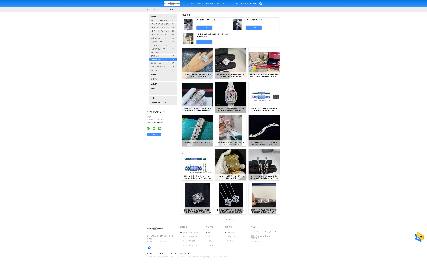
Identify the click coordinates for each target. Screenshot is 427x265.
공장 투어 (154, 79)
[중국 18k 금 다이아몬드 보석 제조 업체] (172, 3)
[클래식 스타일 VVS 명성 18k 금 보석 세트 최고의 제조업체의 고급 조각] (230, 198)
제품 (192, 3)
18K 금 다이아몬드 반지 (162, 34)
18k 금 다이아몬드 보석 (162, 20)
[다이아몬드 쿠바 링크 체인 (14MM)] (197, 130)
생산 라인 (230, 232)
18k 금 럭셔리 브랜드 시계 (205, 20)
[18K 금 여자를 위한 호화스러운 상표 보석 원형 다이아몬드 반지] (197, 63)
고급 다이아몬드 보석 (162, 49)
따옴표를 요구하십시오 (159, 102)
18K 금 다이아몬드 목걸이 (162, 27)
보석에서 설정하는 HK (162, 38)
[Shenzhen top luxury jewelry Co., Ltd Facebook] (150, 247)
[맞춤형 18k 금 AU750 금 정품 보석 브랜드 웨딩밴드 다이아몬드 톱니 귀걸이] (197, 97)
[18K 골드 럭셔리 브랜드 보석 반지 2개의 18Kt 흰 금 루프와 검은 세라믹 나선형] (197, 198)
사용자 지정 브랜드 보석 (162, 45)
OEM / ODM (231, 237)
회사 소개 (200, 3)
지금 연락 (204, 27)
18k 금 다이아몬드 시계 (254, 20)
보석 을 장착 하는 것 (162, 66)
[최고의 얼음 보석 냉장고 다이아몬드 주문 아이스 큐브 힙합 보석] (230, 130)
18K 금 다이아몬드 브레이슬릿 (162, 24)
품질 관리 (154, 84)
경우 (224, 3)
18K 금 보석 (162, 52)
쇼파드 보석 (162, 56)
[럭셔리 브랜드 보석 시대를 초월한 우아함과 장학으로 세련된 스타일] (230, 63)
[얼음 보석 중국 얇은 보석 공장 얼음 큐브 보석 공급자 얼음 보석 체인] (264, 97)
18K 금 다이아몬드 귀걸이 (162, 31)
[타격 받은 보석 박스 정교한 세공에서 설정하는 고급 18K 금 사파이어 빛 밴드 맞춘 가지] (264, 63)
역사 (209, 237)
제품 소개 (163, 16)
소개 (209, 232)
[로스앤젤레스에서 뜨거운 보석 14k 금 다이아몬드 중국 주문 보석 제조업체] (264, 130)
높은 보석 (162, 70)
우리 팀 (210, 245)
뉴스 (218, 3)
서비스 (210, 241)
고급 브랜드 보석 (162, 42)
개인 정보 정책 (171, 253)
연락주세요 (209, 3)
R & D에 (230, 241)
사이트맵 (160, 253)
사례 (152, 98)
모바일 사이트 (184, 253)
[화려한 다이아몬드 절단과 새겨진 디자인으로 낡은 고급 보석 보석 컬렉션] (264, 198)
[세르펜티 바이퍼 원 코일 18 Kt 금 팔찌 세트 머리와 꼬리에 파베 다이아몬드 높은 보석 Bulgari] (264, 164)
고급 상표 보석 (162, 59)
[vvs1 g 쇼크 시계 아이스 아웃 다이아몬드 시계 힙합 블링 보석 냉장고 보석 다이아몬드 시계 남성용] (230, 97)
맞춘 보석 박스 (162, 63)
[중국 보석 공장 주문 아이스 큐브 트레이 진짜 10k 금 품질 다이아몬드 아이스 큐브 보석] (197, 164)
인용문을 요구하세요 (241, 3)
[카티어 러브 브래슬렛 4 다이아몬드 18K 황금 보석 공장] (230, 164)
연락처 (153, 88)
